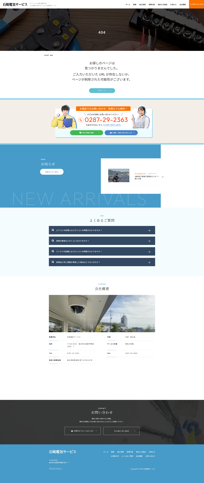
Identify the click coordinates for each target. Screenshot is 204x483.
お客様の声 (115, 456)
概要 (134, 4)
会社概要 (183, 4)
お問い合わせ (150, 456)
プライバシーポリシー (55, 468)
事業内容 (130, 452)
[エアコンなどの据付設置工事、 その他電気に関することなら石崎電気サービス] (15, 4)
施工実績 (142, 4)
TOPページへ (102, 90)
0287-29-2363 (197, 4)
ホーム (128, 4)
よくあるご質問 (127, 456)
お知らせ (173, 4)
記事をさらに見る (51, 172)
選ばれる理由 (162, 4)
